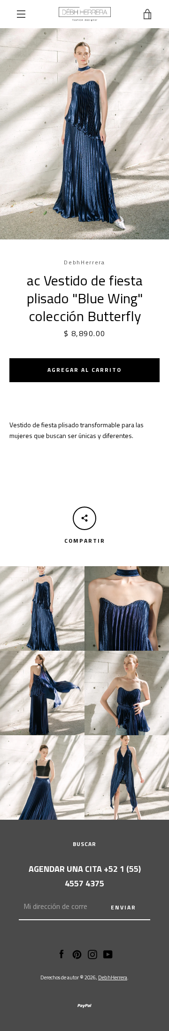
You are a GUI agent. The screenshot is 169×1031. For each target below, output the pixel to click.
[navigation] (21, 14)
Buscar (84, 843)
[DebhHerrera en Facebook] (61, 953)
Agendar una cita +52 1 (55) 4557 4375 (85, 876)
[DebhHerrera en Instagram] (92, 953)
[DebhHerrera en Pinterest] (77, 953)
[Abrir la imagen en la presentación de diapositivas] (84, 133)
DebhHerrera (112, 977)
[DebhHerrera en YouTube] (108, 953)
